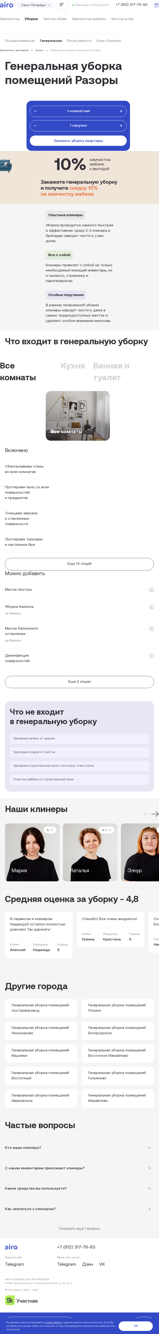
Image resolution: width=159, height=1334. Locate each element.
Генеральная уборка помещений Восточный (40, 1075)
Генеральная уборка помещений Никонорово (40, 1030)
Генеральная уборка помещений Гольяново (117, 1075)
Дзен (88, 1264)
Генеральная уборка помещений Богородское (117, 1030)
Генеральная (51, 41)
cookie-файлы (53, 1322)
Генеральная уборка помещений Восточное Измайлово (117, 1053)
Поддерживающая (20, 41)
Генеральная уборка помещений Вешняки (40, 1053)
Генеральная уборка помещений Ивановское (40, 1098)
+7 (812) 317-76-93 (131, 5)
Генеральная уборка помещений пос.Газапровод (40, 1008)
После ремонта (79, 41)
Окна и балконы (108, 41)
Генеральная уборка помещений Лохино (117, 1008)
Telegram (14, 1264)
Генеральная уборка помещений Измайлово (117, 1098)
